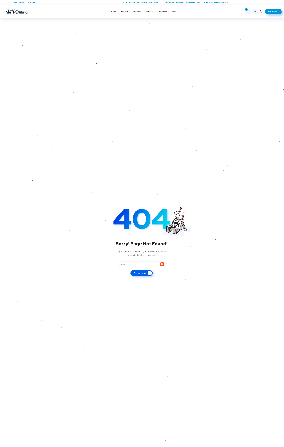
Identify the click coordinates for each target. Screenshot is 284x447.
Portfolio (150, 11)
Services (136, 11)
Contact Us (162, 11)
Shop (174, 11)
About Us (124, 11)
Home (113, 11)
